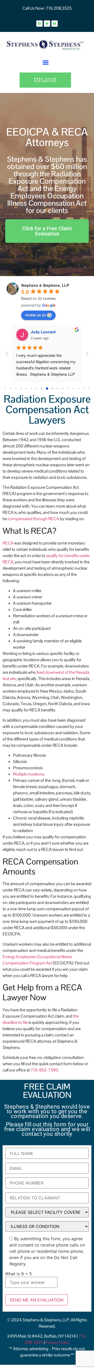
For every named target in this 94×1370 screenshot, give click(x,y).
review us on (35, 314)
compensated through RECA (33, 518)
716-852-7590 (44, 1070)
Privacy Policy (57, 1342)
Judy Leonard (43, 331)
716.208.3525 (58, 8)
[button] (46, 63)
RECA (8, 543)
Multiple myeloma (28, 774)
